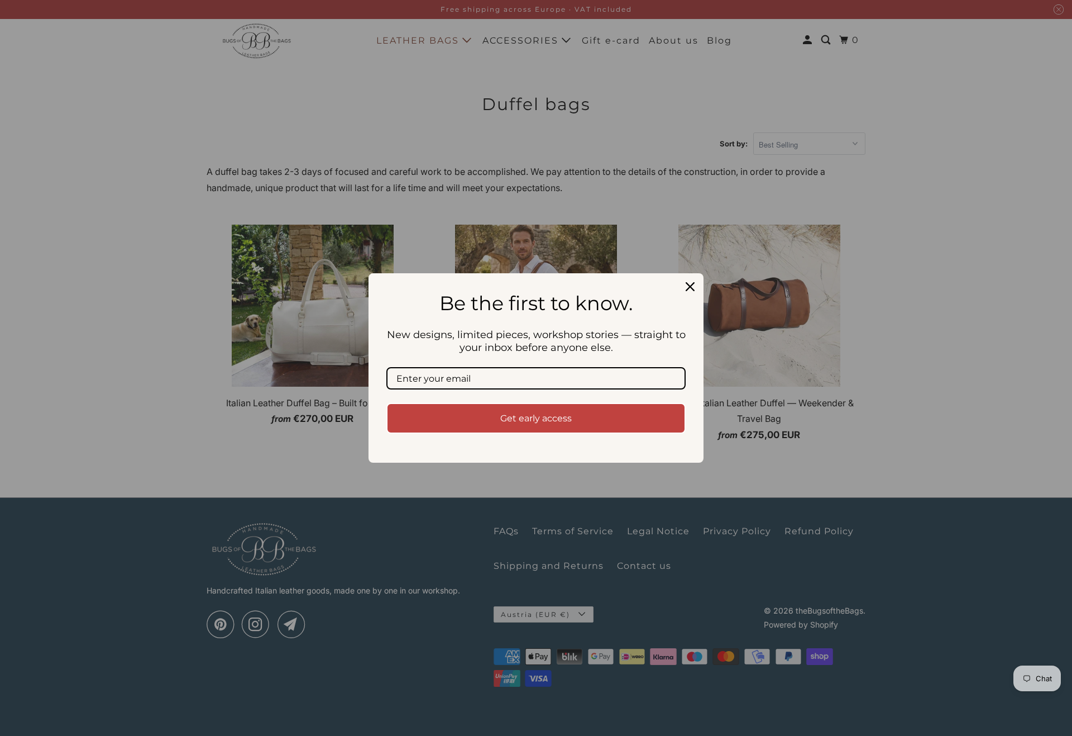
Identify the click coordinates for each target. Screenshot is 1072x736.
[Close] (690, 286)
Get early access (536, 418)
